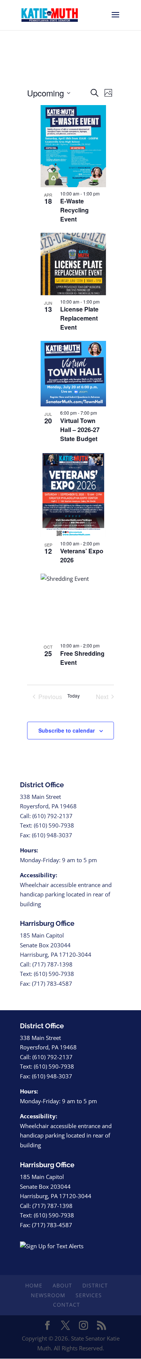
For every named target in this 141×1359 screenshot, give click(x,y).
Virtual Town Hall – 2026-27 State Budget (80, 429)
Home (33, 1285)
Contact (66, 1304)
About (62, 1285)
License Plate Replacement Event (79, 318)
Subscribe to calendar (66, 730)
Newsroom (48, 1295)
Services (89, 1295)
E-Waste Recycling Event (74, 210)
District (95, 1285)
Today (73, 696)
